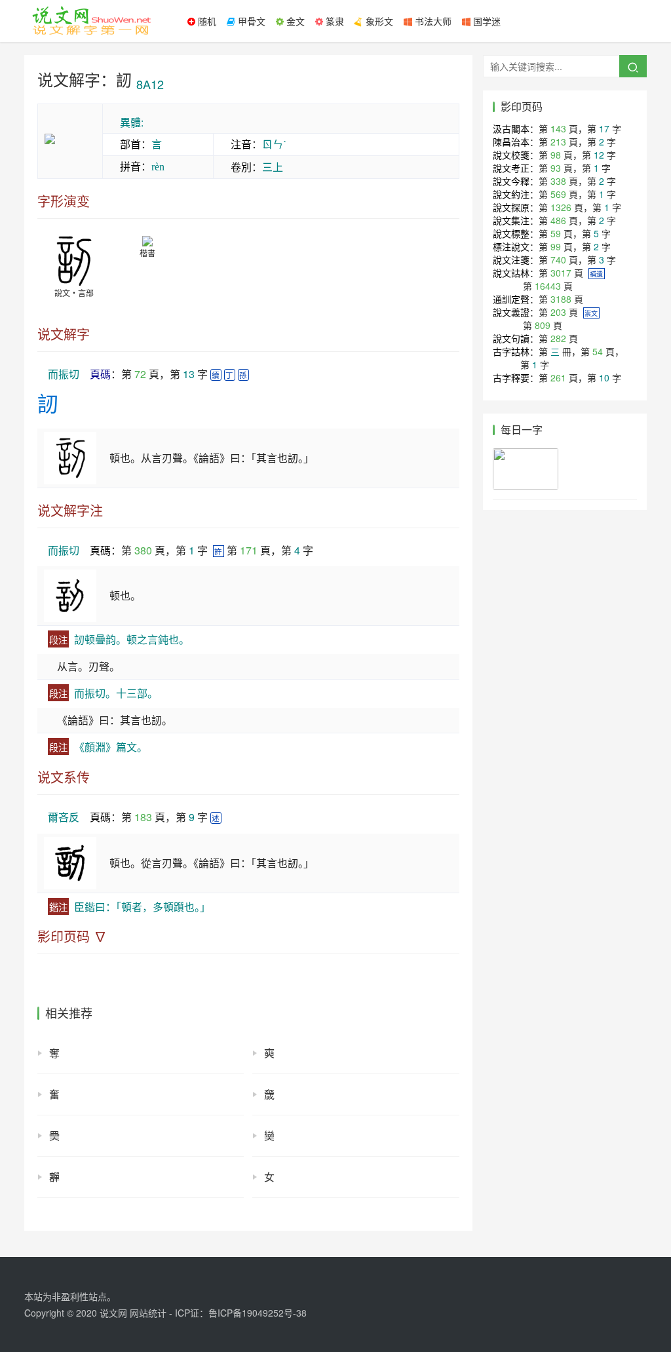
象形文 (378, 21)
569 (558, 194)
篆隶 (333, 21)
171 (249, 550)
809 (542, 325)
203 (558, 312)
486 (558, 220)
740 (558, 259)
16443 (548, 285)
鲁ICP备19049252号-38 (257, 1312)
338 (558, 180)
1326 (560, 207)
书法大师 (431, 21)
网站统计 (148, 1312)
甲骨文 (250, 21)
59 (555, 233)
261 (558, 377)
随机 (205, 21)
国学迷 (485, 21)
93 (555, 167)
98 (555, 154)
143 (558, 128)
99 (555, 246)
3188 (560, 298)
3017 (560, 272)
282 (558, 338)
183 (143, 816)
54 (597, 351)
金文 (294, 21)
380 (143, 550)
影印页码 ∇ (72, 936)
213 (558, 141)
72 (140, 373)
